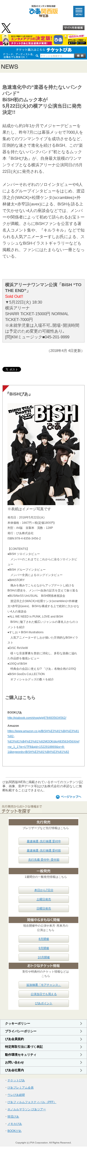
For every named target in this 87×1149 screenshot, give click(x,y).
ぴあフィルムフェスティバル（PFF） (31, 1102)
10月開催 (44, 957)
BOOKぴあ (14, 1131)
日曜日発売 (43, 908)
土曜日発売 (43, 899)
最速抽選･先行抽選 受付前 (44, 850)
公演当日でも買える (44, 994)
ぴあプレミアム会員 (20, 1087)
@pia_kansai (6, 28)
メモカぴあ (14, 1124)
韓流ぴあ (13, 1116)
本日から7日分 (43, 890)
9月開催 (44, 948)
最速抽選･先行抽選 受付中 (44, 841)
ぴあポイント (43, 1003)
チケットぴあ (16, 1080)
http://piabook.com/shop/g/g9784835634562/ (36, 718)
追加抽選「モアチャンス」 (43, 985)
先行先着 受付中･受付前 (43, 859)
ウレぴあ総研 (16, 1095)
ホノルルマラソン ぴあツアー (26, 1109)
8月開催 (44, 939)
